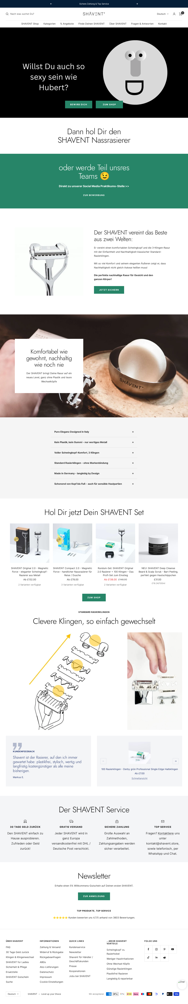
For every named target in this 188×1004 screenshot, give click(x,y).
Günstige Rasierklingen (119, 968)
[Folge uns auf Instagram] (156, 949)
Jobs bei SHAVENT (79, 976)
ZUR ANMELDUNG (94, 896)
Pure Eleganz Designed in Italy (71, 431)
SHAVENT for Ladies (17, 962)
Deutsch (161, 13)
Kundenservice (77, 947)
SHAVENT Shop (30, 23)
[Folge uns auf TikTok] (148, 957)
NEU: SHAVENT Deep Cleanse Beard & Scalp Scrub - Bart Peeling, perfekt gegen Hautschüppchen (158, 572)
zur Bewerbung (94, 195)
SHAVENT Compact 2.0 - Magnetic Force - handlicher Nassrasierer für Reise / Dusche (72, 572)
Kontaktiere (166, 833)
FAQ (8, 947)
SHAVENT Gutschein (17, 976)
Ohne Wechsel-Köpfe (118, 963)
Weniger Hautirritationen (120, 958)
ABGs (43, 962)
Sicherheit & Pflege (16, 966)
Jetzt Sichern (109, 290)
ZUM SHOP (94, 597)
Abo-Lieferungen (49, 966)
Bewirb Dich (78, 104)
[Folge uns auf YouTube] (173, 949)
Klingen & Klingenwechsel (20, 957)
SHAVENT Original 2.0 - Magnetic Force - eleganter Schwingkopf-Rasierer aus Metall (29, 572)
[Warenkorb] (180, 13)
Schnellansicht (139, 778)
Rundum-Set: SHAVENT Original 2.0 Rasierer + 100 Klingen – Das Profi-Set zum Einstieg (116, 572)
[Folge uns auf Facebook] (148, 949)
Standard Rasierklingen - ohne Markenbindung (81, 462)
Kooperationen (77, 971)
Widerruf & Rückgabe (51, 952)
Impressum (46, 976)
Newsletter (75, 952)
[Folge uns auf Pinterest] (165, 949)
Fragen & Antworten (142, 23)
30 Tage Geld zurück (17, 952)
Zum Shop (109, 104)
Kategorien (49, 23)
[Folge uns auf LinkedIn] (156, 957)
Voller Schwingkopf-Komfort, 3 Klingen (76, 452)
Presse (73, 966)
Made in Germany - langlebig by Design (76, 473)
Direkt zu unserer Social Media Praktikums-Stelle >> (94, 186)
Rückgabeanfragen (50, 957)
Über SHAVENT (117, 23)
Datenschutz (47, 971)
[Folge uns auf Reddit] (165, 957)
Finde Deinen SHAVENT (91, 23)
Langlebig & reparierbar (120, 978)
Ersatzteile (12, 971)
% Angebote (67, 23)
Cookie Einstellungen (51, 981)
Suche (9, 981)
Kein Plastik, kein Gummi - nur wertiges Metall (80, 442)
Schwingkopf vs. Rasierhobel (116, 951)
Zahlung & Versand (50, 947)
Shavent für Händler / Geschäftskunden (81, 959)
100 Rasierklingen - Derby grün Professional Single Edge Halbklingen (139, 769)
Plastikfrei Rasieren (117, 973)
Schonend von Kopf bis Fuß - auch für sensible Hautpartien (88, 483)
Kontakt (162, 23)
